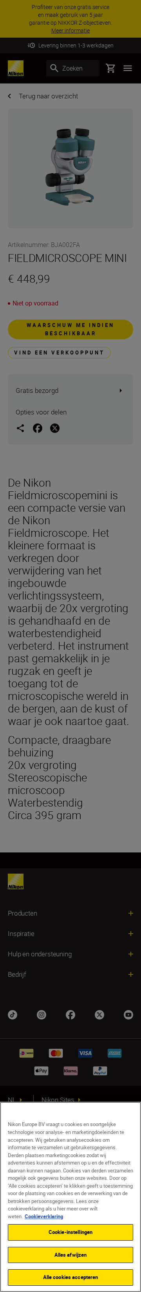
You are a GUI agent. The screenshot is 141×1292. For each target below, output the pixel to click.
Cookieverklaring (44, 1216)
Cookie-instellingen (70, 1232)
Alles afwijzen (70, 1254)
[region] (70, 1197)
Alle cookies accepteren (70, 1277)
